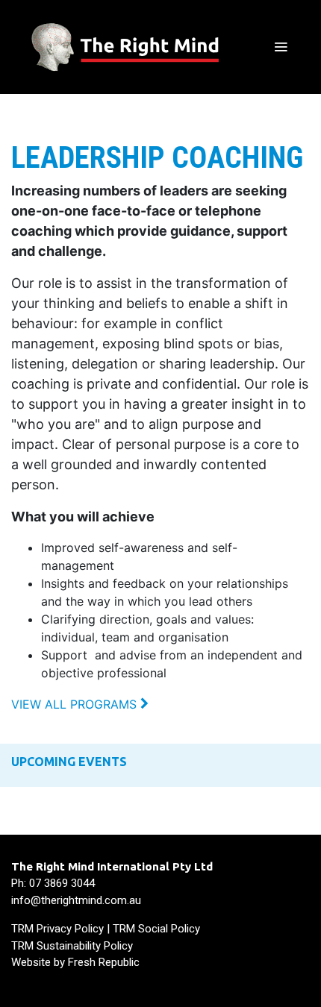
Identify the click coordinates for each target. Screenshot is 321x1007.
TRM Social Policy (156, 928)
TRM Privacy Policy (57, 928)
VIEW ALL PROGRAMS (75, 704)
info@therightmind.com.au (76, 900)
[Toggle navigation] (281, 47)
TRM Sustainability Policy (72, 946)
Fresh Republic (104, 962)
